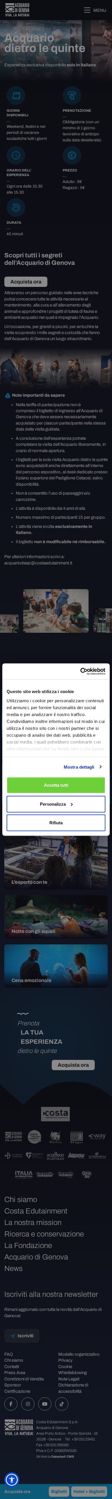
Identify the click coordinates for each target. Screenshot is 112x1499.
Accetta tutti (56, 785)
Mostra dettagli (79, 766)
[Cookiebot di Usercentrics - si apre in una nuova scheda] (80, 671)
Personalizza (53, 803)
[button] (12, 1480)
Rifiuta (56, 822)
